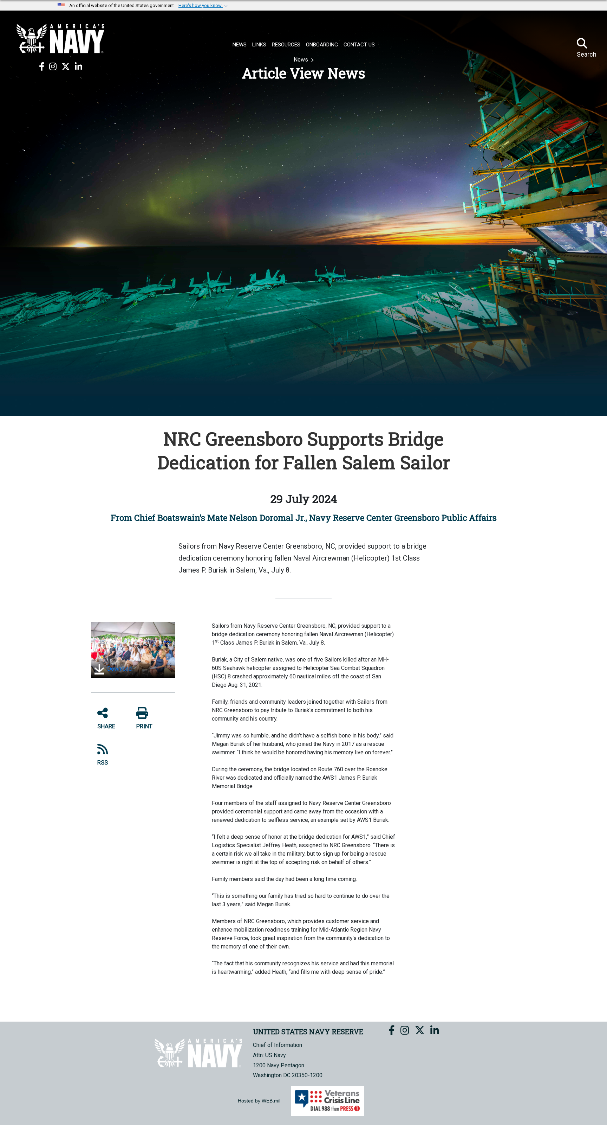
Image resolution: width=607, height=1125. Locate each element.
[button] (203, 5)
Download (119, 668)
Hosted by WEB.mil (259, 1101)
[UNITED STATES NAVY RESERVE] (60, 38)
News (301, 59)
